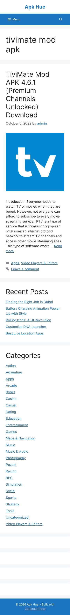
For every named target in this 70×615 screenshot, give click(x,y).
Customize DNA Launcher (26, 327)
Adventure (14, 372)
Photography (16, 458)
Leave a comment (25, 269)
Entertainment (17, 425)
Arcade (11, 385)
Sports (11, 498)
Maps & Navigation (20, 438)
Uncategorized (17, 517)
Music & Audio (17, 451)
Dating (11, 412)
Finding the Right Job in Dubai (29, 302)
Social (10, 491)
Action (11, 366)
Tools (10, 511)
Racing (11, 471)
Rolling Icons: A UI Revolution (28, 320)
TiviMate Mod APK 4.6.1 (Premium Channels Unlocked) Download (28, 94)
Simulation (14, 484)
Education (13, 418)
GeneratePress (35, 609)
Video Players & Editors (39, 263)
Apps (15, 263)
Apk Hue (35, 7)
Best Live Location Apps (25, 333)
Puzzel (11, 465)
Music (10, 445)
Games (11, 432)
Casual (11, 405)
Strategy (12, 504)
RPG (9, 478)
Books (10, 392)
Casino (11, 399)
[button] (60, 19)
